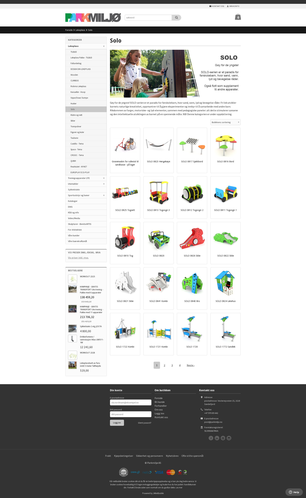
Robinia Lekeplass (78, 86)
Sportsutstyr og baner (78, 195)
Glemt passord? (144, 422)
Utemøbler (73, 183)
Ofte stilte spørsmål (193, 455)
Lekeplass (73, 46)
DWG (70, 206)
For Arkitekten (75, 229)
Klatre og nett (76, 115)
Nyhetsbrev (172, 455)
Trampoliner (76, 126)
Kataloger (72, 201)
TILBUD (74, 52)
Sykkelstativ (74, 189)
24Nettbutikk (158, 493)
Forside (69, 30)
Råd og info (73, 212)
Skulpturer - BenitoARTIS (79, 224)
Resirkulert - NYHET (79, 166)
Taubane (74, 138)
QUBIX (73, 161)
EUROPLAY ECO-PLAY (80, 172)
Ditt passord (116, 409)
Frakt (108, 455)
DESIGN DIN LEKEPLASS (81, 69)
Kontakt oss (161, 417)
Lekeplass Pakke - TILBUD (81, 57)
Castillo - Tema (77, 143)
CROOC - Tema (77, 155)
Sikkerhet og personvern (149, 455)
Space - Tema (76, 149)
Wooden (74, 74)
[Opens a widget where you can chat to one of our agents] (294, 492)
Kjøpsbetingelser (123, 455)
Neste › (190, 365)
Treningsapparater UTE (79, 178)
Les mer (179, 487)
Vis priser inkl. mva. (78, 257)
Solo (73, 109)
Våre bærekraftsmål (77, 241)
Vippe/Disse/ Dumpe (79, 97)
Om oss (159, 409)
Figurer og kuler (77, 132)
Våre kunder (74, 235)
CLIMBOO (75, 80)
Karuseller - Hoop (78, 92)
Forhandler (161, 405)
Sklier (73, 120)
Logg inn (159, 413)
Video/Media (74, 218)
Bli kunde (160, 401)
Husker (73, 103)
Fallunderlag (76, 63)
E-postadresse (117, 397)
